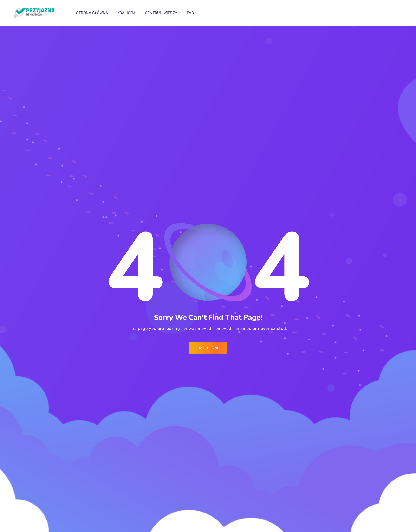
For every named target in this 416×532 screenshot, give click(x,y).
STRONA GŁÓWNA (92, 13)
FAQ (190, 13)
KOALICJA (126, 13)
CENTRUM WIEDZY (161, 13)
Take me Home (208, 348)
